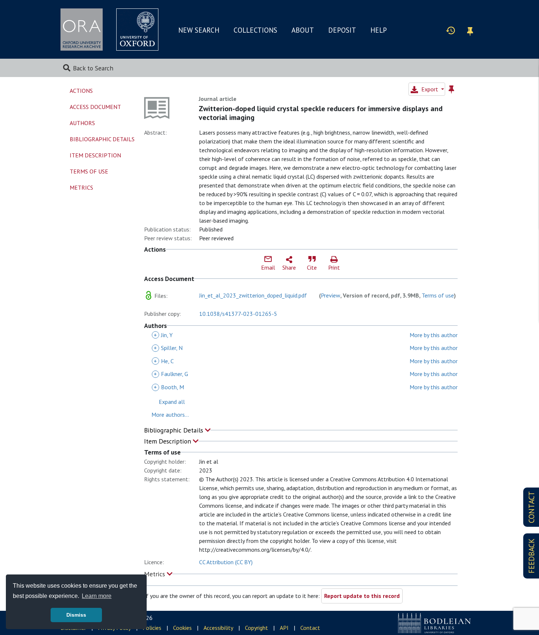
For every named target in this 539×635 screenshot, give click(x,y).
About (303, 30)
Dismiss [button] (76, 615)
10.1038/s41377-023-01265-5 (238, 313)
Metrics (155, 574)
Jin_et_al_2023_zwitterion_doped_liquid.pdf (253, 295)
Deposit (342, 30)
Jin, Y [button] (163, 335)
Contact (310, 627)
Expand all (172, 401)
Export (430, 89)
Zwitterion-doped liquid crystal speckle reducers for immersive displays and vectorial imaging (321, 113)
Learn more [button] (96, 596)
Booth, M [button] (169, 387)
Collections (255, 30)
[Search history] (450, 30)
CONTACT (531, 507)
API (284, 627)
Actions (81, 90)
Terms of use (438, 295)
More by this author (434, 335)
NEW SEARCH (198, 30)
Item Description (168, 441)
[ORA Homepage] (81, 29)
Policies (152, 627)
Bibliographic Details (174, 430)
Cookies (182, 627)
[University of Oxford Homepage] (137, 29)
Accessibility (218, 627)
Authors (82, 123)
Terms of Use (89, 171)
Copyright (256, 627)
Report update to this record (362, 595)
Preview (330, 295)
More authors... (170, 414)
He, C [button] (164, 361)
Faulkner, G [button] (171, 373)
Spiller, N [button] (168, 347)
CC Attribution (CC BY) (226, 562)
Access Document (95, 106)
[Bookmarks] (470, 30)
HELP (378, 30)
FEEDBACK (531, 556)
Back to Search (93, 68)
